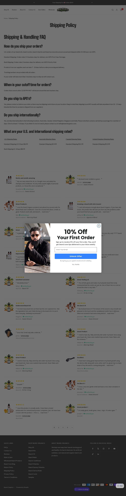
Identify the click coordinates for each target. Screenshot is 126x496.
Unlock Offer (76, 256)
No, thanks (75, 264)
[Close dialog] (99, 226)
